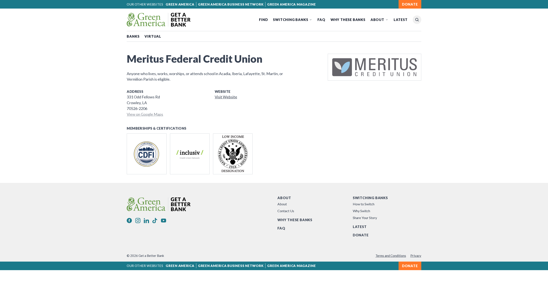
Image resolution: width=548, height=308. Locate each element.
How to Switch (363, 204)
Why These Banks (348, 20)
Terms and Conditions (390, 256)
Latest (401, 20)
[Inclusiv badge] (190, 153)
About (377, 20)
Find (263, 20)
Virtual (152, 36)
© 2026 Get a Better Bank (145, 256)
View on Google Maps (145, 114)
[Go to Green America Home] (158, 19)
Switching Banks (290, 20)
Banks (133, 36)
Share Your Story (365, 218)
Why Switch (361, 211)
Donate (361, 235)
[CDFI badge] (146, 153)
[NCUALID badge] (233, 153)
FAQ (321, 20)
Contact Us (285, 211)
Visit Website (226, 97)
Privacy (415, 256)
